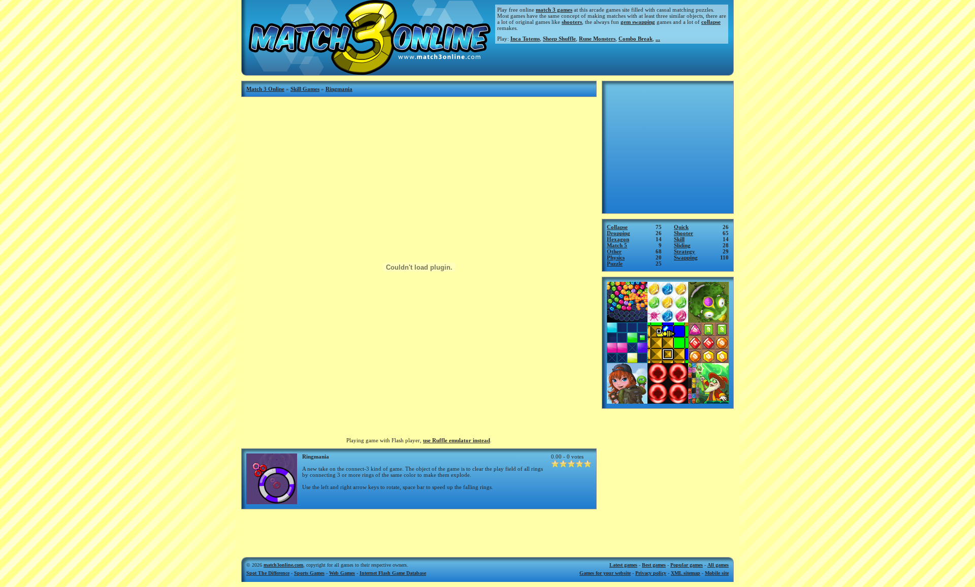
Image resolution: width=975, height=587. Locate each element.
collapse (711, 22)
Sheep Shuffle (559, 39)
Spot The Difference (267, 573)
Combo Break (636, 39)
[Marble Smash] (667, 401)
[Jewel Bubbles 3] (667, 319)
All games (718, 565)
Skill (679, 239)
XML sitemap (685, 573)
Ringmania (339, 89)
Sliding (682, 245)
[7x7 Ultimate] (627, 360)
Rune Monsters (597, 39)
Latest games (623, 565)
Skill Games (304, 89)
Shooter (683, 233)
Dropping (618, 233)
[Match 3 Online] (368, 72)
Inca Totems (525, 39)
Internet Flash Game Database (393, 573)
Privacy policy (650, 573)
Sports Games (309, 573)
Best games (654, 565)
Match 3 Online (265, 89)
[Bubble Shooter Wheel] (627, 319)
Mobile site (717, 573)
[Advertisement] (419, 529)
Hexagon (618, 239)
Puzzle (615, 263)
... (658, 39)
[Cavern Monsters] (708, 401)
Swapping (686, 257)
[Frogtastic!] (708, 319)
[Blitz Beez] (667, 360)
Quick (681, 227)
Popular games (686, 565)
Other (614, 251)
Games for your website (605, 573)
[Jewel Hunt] (708, 360)
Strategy (684, 251)
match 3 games (554, 10)
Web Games (342, 573)
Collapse (617, 227)
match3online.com (283, 565)
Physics (616, 257)
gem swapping (638, 22)
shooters (572, 22)
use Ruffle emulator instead (456, 440)
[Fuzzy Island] (627, 401)
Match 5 (617, 245)
